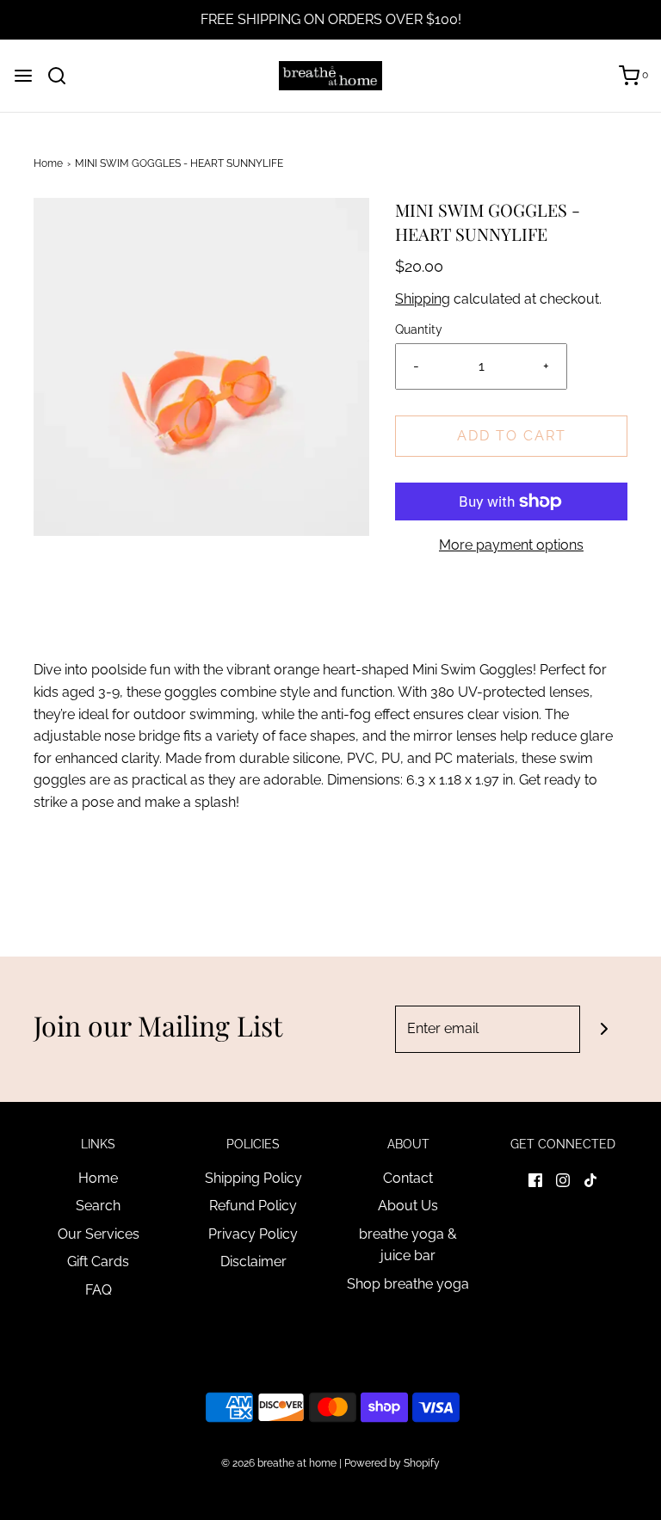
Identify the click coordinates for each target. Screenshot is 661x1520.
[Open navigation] (23, 75)
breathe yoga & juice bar (408, 1245)
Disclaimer (253, 1261)
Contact (408, 1178)
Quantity (418, 329)
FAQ (98, 1290)
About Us (408, 1205)
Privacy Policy (253, 1234)
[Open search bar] (63, 75)
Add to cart (511, 436)
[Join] (603, 1029)
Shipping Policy (253, 1178)
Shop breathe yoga (408, 1284)
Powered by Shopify (392, 1463)
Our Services (98, 1234)
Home (48, 163)
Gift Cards (98, 1261)
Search (98, 1205)
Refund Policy (253, 1205)
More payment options (511, 545)
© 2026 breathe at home (280, 1463)
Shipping (422, 299)
